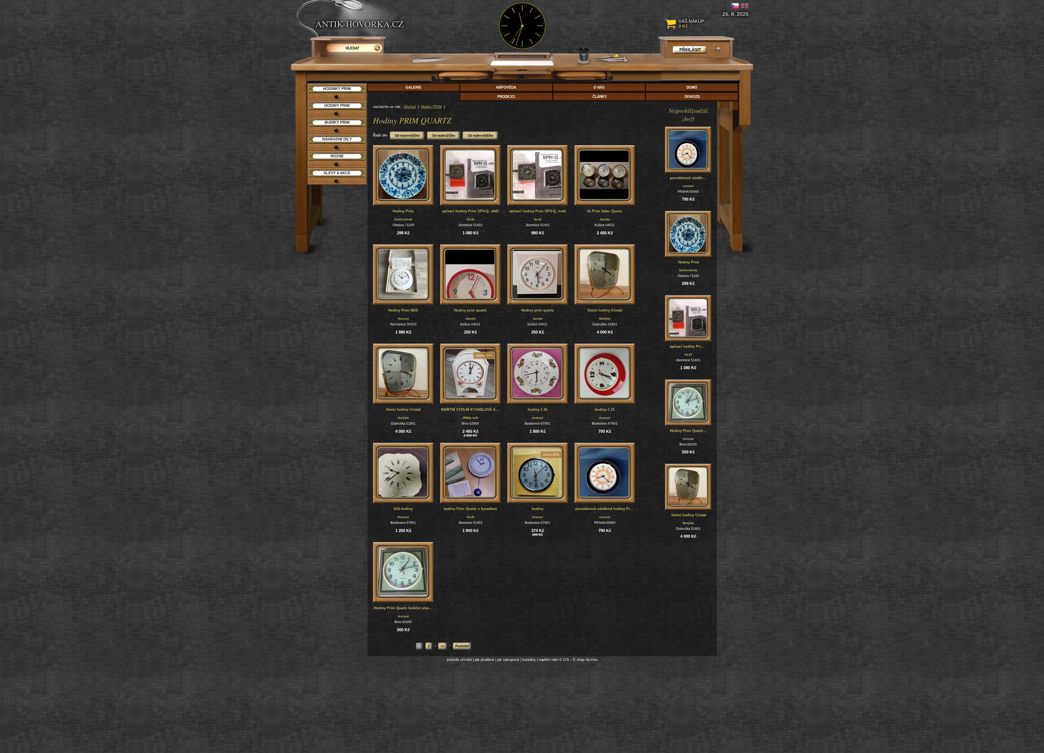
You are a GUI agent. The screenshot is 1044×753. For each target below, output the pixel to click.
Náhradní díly (337, 139)
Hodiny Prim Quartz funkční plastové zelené (403, 608)
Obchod (409, 107)
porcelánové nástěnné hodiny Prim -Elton (605, 509)
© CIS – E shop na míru (578, 660)
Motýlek (604, 318)
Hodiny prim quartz (470, 310)
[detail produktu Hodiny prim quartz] (470, 274)
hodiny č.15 (604, 409)
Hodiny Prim (403, 211)
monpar (403, 616)
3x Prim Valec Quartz (604, 211)
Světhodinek (403, 219)
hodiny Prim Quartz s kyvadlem (470, 509)
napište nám (548, 660)
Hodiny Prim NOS (403, 310)
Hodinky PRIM (337, 88)
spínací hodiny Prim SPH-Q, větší (470, 211)
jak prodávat (484, 660)
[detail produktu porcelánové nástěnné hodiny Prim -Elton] (604, 473)
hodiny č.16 (537, 409)
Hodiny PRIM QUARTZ (412, 120)
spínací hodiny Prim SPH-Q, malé (537, 211)
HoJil (470, 219)
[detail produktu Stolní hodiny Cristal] (604, 274)
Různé (337, 156)
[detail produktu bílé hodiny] (403, 473)
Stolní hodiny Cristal (604, 310)
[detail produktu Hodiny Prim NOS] (403, 274)
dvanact (537, 417)
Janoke (604, 219)
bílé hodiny (403, 509)
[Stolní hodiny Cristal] (688, 486)
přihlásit (690, 49)
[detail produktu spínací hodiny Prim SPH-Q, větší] (470, 175)
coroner (604, 517)
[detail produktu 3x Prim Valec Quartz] (604, 175)
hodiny (537, 509)
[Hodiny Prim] (688, 233)
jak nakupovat (508, 660)
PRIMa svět (470, 417)
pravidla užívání (459, 660)
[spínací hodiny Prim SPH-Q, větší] (688, 317)
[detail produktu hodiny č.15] (604, 374)
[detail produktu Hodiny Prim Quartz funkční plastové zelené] (403, 572)
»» (443, 646)
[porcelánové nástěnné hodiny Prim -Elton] (688, 149)
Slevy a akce (337, 173)
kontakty (529, 660)
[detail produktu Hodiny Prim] (403, 175)
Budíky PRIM (337, 122)
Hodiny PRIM (431, 107)
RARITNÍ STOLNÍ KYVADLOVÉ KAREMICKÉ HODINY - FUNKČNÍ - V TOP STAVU (471, 409)
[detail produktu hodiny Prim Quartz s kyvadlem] (470, 473)
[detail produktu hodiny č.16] (537, 374)
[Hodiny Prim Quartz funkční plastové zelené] (688, 402)
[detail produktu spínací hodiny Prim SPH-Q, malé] (537, 175)
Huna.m (403, 318)
